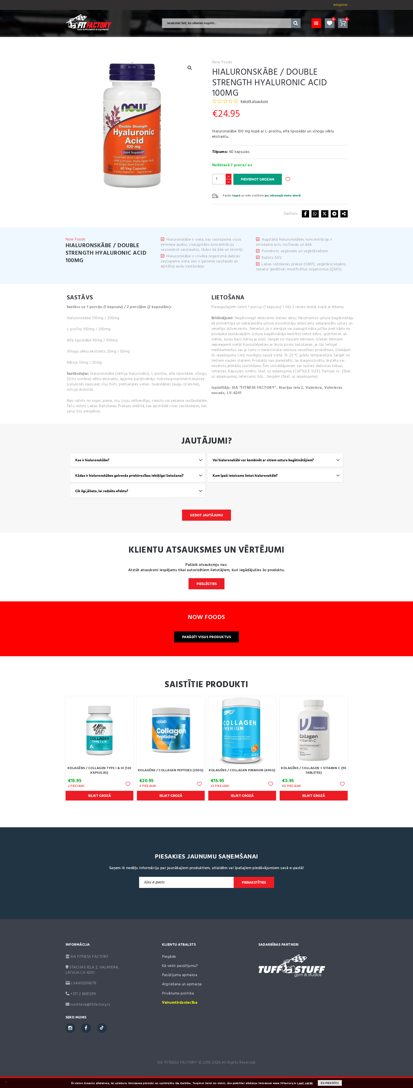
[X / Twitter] (324, 213)
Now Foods (222, 62)
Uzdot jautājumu (206, 515)
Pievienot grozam (257, 179)
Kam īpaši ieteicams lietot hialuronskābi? (245, 475)
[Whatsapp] (315, 213)
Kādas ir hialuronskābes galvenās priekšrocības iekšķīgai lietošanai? (129, 475)
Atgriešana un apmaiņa (182, 984)
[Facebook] (305, 213)
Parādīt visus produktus (206, 637)
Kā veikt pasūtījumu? (180, 966)
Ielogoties (340, 4)
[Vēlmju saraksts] (329, 23)
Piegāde (169, 957)
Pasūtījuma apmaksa (179, 975)
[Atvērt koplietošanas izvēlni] (344, 213)
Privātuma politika (178, 993)
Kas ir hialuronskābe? (92, 460)
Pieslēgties (206, 584)
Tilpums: (220, 152)
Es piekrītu (330, 1083)
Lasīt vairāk (305, 1083)
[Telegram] (334, 213)
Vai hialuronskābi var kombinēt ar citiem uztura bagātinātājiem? (263, 460)
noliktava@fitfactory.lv (90, 1005)
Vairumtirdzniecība (179, 1003)
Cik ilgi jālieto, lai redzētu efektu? (101, 491)
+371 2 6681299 (82, 994)
